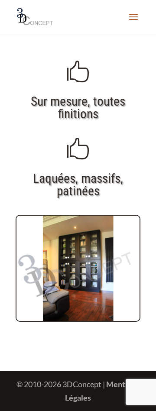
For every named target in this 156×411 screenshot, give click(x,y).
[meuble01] (78, 318)
